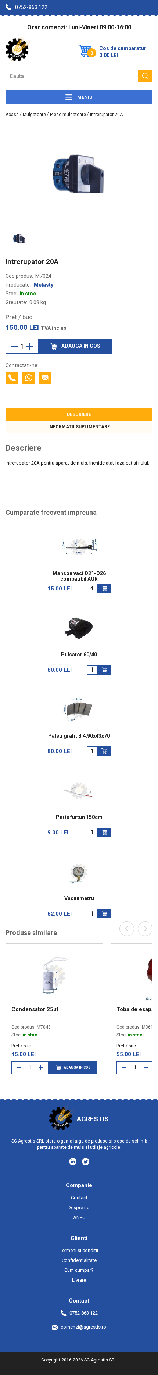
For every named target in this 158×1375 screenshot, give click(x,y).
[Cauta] (145, 76)
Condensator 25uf (35, 1009)
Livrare (79, 1280)
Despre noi (79, 1207)
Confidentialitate (79, 1260)
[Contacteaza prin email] (45, 378)
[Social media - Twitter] (85, 1161)
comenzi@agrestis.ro (83, 1327)
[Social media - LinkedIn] (73, 1161)
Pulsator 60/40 (79, 654)
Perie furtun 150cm (79, 817)
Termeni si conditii (79, 1250)
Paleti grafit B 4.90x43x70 (79, 736)
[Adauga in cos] (104, 588)
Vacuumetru (79, 898)
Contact (79, 1197)
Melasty (43, 285)
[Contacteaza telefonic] (12, 378)
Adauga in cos (77, 1067)
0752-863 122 (31, 7)
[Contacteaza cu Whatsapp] (28, 378)
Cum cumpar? (79, 1270)
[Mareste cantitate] (30, 346)
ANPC (79, 1217)
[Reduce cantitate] (14, 346)
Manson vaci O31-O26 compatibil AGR (79, 576)
